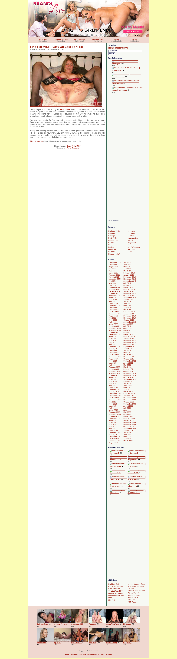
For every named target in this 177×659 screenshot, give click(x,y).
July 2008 (127, 433)
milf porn (74, 654)
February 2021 (114, 347)
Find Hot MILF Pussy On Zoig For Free (56, 46)
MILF (78, 146)
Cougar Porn (113, 240)
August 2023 (113, 297)
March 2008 (128, 441)
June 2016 (127, 265)
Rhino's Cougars (134, 595)
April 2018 (112, 408)
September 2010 (129, 379)
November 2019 (115, 373)
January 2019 (114, 392)
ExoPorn (134, 39)
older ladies (65, 110)
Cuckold (111, 243)
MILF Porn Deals (79, 39)
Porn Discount (106, 654)
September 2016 (115, 441)
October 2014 (128, 295)
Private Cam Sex (134, 593)
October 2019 (114, 375)
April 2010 (127, 390)
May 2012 (127, 353)
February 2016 (129, 273)
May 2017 (112, 426)
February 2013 (129, 336)
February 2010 (129, 394)
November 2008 (129, 424)
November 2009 (129, 400)
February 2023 (114, 306)
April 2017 (112, 428)
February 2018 (114, 412)
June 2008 (127, 435)
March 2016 (128, 271)
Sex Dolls (131, 249)
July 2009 (127, 408)
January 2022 (114, 326)
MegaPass (132, 243)
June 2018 (113, 404)
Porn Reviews (43, 39)
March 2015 (128, 287)
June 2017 (113, 424)
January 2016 (128, 275)
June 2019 (113, 381)
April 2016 (127, 269)
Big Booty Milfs (114, 231)
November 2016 (115, 437)
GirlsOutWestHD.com (116, 591)
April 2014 (127, 308)
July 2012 (127, 351)
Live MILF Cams (97, 39)
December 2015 (129, 277)
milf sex (82, 654)
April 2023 (112, 302)
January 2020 (114, 369)
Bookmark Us (121, 48)
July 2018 (112, 402)
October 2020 (114, 355)
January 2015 (128, 291)
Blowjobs (111, 233)
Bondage (111, 236)
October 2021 (114, 332)
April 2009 (127, 414)
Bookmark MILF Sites (57, 49)
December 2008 (129, 422)
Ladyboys (131, 233)
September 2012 (129, 347)
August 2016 (113, 443)
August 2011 (128, 363)
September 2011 (129, 361)
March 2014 (128, 310)
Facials (111, 247)
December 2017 (115, 414)
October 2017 (114, 416)
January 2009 (128, 420)
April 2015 (127, 285)
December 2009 (129, 398)
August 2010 (128, 381)
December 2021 (115, 328)
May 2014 (127, 306)
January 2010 (128, 396)
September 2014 (129, 297)
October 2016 (114, 439)
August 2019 (113, 377)
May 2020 (112, 363)
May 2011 (127, 365)
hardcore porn (93, 654)
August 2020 (113, 359)
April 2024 (112, 285)
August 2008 (128, 431)
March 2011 (127, 367)
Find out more (36, 141)
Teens (130, 252)
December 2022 (115, 308)
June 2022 (113, 320)
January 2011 (128, 371)
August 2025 (113, 267)
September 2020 (115, 357)
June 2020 (113, 361)
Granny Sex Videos (115, 593)
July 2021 (112, 338)
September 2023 (115, 295)
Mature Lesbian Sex (116, 595)
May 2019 (112, 383)
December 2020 (115, 351)
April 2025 (112, 271)
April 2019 (112, 385)
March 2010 (128, 392)
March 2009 (128, 416)
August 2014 (128, 299)
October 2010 (128, 377)
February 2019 (114, 390)
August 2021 (113, 336)
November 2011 (129, 357)
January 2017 (114, 435)
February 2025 (114, 275)
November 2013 (129, 318)
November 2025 (115, 265)
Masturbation (133, 238)
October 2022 (114, 312)
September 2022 (115, 314)
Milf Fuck (111, 600)
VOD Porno (132, 602)
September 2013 (129, 322)
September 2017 (115, 418)
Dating (110, 245)
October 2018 (114, 398)
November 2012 (129, 342)
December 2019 (115, 371)
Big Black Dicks (114, 584)
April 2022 (112, 322)
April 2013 (127, 332)
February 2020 (114, 367)
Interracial (131, 231)
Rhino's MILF (133, 597)
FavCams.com (114, 589)
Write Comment (73, 148)
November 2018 (115, 396)
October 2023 (114, 293)
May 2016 (127, 267)
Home (111, 48)
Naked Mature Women (136, 591)
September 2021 (115, 334)
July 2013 (127, 326)
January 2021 (114, 349)
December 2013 (129, 316)
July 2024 (112, 281)
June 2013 (127, 328)
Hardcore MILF (114, 254)
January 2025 (114, 277)
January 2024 (114, 289)
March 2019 (113, 388)
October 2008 (128, 426)
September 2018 (115, 400)
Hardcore (111, 252)
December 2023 (115, 291)
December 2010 (129, 373)
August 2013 (128, 324)
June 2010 (127, 385)
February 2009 (129, 418)
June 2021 (113, 340)
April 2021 (112, 345)
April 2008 (127, 439)
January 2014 (128, 314)
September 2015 (129, 281)
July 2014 (127, 302)
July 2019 (112, 379)
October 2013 (128, 320)
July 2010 (127, 383)
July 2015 (127, 283)
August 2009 (128, 406)
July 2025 (112, 269)
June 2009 (127, 410)
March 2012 (128, 355)
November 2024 (115, 279)
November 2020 (115, 353)
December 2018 (115, 394)
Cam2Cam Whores (115, 586)
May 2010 (127, 388)
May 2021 (112, 342)
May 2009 (127, 412)
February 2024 (114, 287)
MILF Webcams (134, 247)
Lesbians (131, 236)
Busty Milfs (71, 146)
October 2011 (128, 359)
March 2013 (128, 334)
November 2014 (129, 293)
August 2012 (128, 349)
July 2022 (112, 318)
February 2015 (129, 289)
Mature (130, 240)
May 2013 (127, 330)
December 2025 (115, 263)
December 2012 (129, 340)
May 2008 (127, 437)
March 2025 (113, 273)
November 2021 (115, 330)
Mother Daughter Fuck (136, 584)
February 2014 (129, 312)
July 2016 (127, 263)
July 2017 (112, 422)
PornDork (116, 39)
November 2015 (129, 279)
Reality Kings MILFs (61, 39)
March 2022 (113, 324)
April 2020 (112, 365)
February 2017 (114, 433)
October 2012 (128, 345)
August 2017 (113, 420)
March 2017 (113, 431)
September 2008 (129, 428)
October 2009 (128, 402)
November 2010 (129, 375)
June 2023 (113, 299)
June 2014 (127, 304)
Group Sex (112, 249)
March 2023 (113, 304)
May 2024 (112, 283)
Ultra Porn (131, 600)
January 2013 (128, 338)
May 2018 (112, 406)
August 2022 (113, 316)
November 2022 (115, 310)
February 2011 (129, 369)
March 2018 (113, 410)
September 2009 (129, 404)
